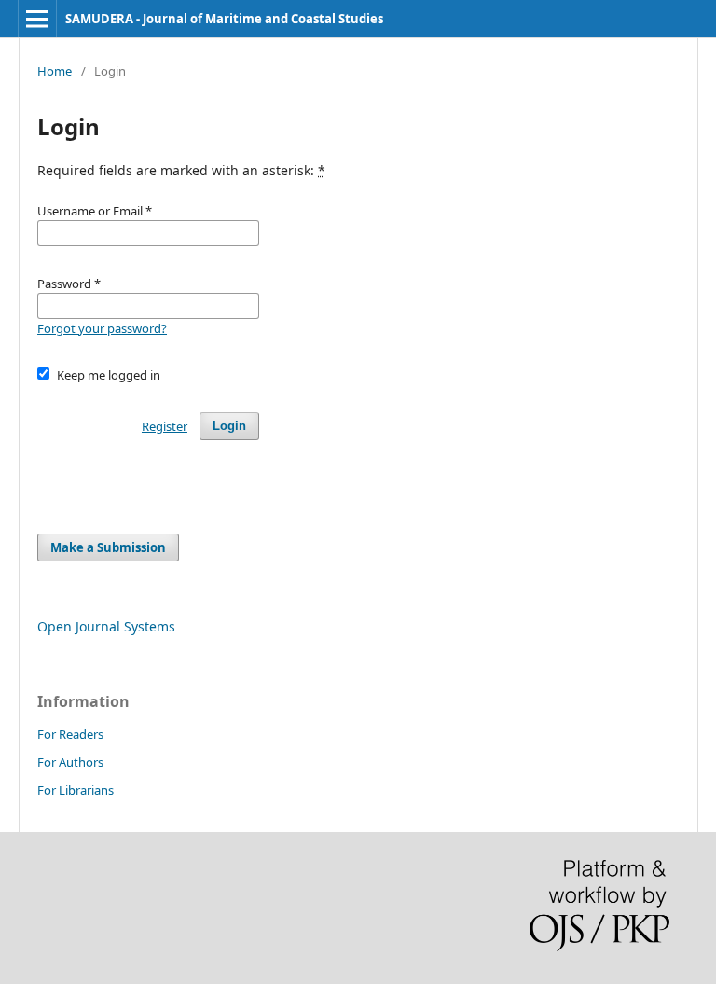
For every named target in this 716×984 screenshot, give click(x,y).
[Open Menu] (37, 18)
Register (164, 426)
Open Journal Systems (106, 626)
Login (229, 426)
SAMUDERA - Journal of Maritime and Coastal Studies (224, 18)
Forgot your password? (102, 328)
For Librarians (75, 790)
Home (54, 70)
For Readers (70, 734)
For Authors (70, 762)
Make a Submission (108, 547)
